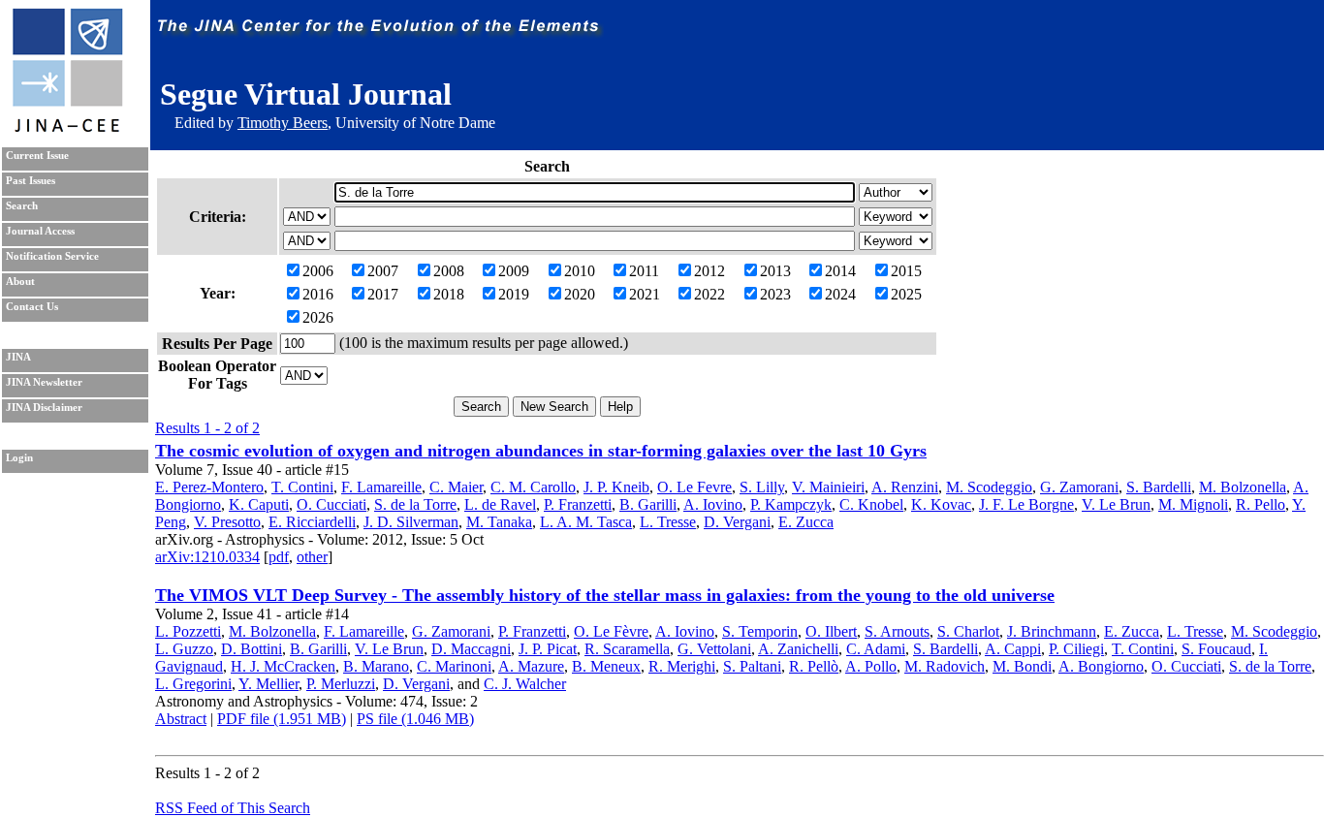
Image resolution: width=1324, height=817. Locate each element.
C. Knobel (871, 504)
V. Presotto (227, 522)
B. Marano (376, 666)
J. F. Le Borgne (1026, 504)
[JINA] (67, 128)
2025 (906, 294)
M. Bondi (1022, 666)
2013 (775, 271)
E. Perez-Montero (209, 487)
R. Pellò (813, 666)
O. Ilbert (831, 631)
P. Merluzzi (340, 684)
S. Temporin (760, 631)
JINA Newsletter (44, 382)
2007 (382, 271)
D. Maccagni (471, 649)
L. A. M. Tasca (586, 522)
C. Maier (456, 487)
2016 (317, 294)
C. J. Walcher (525, 684)
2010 (579, 271)
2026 (317, 317)
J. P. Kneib (616, 487)
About (20, 281)
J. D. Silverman (410, 522)
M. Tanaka (499, 522)
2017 (382, 294)
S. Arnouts (897, 631)
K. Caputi (259, 504)
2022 (709, 294)
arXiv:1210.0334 (207, 557)
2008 (448, 271)
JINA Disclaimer (44, 407)
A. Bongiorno (1101, 666)
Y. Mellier (268, 684)
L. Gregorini (193, 684)
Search (22, 206)
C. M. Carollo (533, 487)
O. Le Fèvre (611, 631)
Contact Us (32, 306)
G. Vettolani (714, 649)
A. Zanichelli (798, 649)
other (312, 557)
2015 (906, 271)
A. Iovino (712, 504)
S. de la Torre (415, 504)
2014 (840, 271)
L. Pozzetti (188, 631)
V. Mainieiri (828, 487)
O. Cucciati (331, 504)
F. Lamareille (381, 487)
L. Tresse (668, 522)
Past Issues (30, 180)
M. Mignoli (1193, 504)
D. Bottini (251, 649)
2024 (840, 294)
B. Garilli (648, 504)
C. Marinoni (454, 666)
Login (19, 458)
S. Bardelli (1158, 487)
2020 (579, 294)
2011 (644, 271)
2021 (644, 294)
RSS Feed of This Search (232, 808)
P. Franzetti (578, 504)
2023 (775, 294)
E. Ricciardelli (312, 522)
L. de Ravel (500, 504)
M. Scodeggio (989, 487)
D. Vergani (737, 522)
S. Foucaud (1216, 649)
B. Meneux (606, 666)
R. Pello (1260, 504)
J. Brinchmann (1051, 631)
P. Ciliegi (1076, 649)
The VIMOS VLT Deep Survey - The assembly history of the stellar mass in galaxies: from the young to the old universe (605, 595)
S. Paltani (752, 666)
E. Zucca (806, 522)
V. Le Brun (1116, 504)
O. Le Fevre (694, 487)
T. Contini (302, 487)
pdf (278, 557)
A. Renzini (904, 487)
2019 (513, 294)
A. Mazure (531, 666)
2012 (709, 271)
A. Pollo (871, 666)
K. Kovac (941, 504)
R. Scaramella (627, 649)
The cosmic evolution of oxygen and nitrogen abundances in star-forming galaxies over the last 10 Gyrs (541, 450)
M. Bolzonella (1242, 487)
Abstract (180, 718)
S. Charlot (968, 631)
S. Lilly (762, 487)
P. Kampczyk (791, 504)
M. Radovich (944, 666)
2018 (448, 294)
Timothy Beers (282, 122)
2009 (513, 271)
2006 (317, 271)
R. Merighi (681, 666)
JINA (18, 357)
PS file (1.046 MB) (415, 718)
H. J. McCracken (283, 666)
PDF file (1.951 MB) (281, 718)
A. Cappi (1013, 649)
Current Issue (37, 155)
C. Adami (875, 649)
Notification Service (52, 256)
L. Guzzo (184, 649)
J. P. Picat (548, 649)
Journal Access (40, 231)
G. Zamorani (1079, 487)
